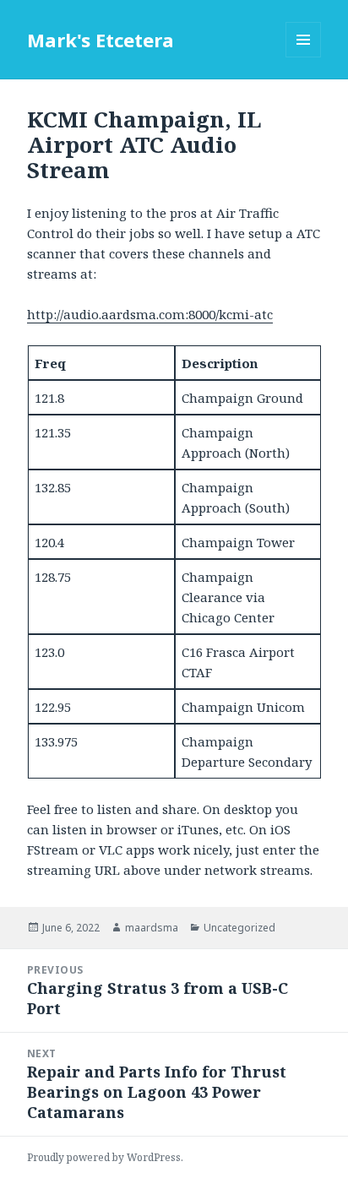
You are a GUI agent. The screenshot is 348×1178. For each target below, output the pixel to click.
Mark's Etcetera (100, 39)
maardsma (151, 927)
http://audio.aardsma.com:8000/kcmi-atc (150, 314)
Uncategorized (239, 927)
